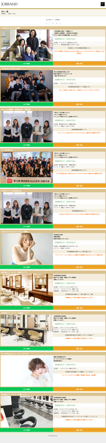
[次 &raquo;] (59, 23)
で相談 (26, 63)
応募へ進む (79, 63)
